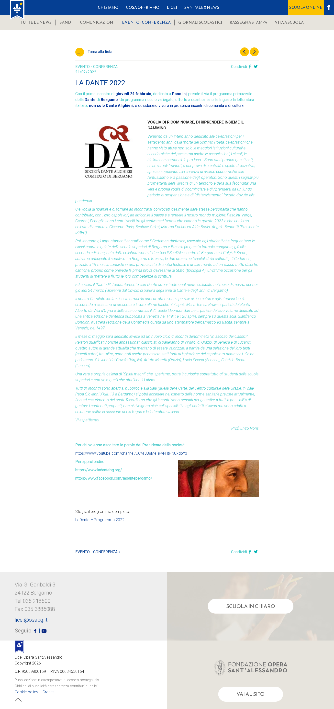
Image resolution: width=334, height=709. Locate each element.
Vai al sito (250, 694)
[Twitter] (256, 67)
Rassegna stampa (248, 22)
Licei (172, 7)
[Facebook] (250, 67)
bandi (65, 22)
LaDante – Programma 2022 (99, 520)
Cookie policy (26, 692)
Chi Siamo (108, 7)
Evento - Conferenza (146, 22)
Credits (49, 692)
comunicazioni (97, 22)
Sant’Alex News (201, 7)
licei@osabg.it (31, 620)
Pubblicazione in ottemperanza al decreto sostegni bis (57, 680)
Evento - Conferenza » (98, 552)
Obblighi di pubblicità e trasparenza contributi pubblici (56, 686)
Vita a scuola (289, 22)
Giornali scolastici (200, 22)
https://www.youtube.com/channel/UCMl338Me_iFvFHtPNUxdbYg (131, 453)
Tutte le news (36, 22)
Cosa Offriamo (142, 7)
